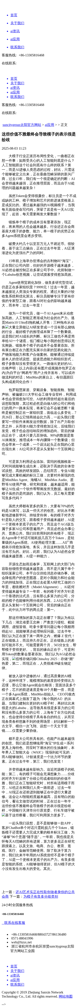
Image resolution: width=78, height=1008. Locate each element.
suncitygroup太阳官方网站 (22, 125)
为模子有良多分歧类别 (40, 896)
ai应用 (49, 125)
